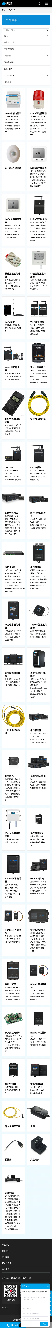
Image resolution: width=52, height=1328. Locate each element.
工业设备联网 (9, 49)
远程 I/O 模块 (9, 42)
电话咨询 (16, 1325)
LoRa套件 (8, 69)
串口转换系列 (9, 75)
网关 (6, 35)
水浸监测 (7, 55)
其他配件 (7, 82)
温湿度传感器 (9, 62)
